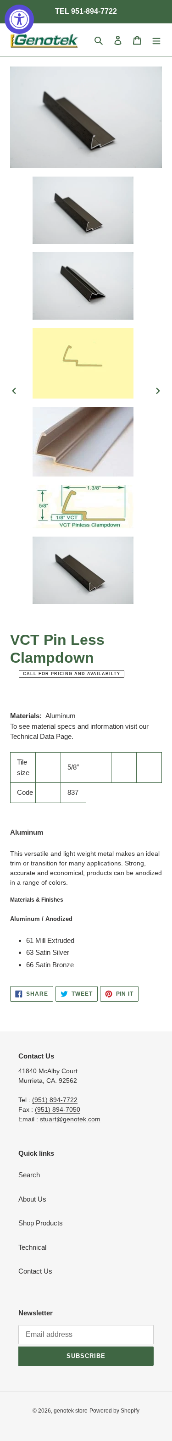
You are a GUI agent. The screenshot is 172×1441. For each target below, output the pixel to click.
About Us (32, 1199)
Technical (32, 1247)
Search (29, 1175)
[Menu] (156, 40)
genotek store (71, 1411)
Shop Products (40, 1223)
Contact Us (35, 1271)
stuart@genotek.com (70, 1119)
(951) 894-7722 (55, 1099)
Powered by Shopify (114, 1411)
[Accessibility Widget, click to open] (19, 19)
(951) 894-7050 (57, 1109)
